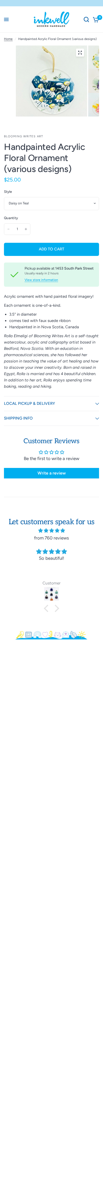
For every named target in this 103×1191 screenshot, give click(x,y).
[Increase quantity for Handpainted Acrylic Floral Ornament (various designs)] (26, 229)
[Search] (86, 19)
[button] (47, 608)
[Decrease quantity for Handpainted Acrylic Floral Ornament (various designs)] (8, 229)
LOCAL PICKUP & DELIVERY (29, 403)
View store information (41, 279)
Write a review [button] (52, 473)
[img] (51, 530)
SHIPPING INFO (18, 418)
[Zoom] (80, 53)
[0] (95, 19)
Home (8, 39)
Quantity (11, 218)
